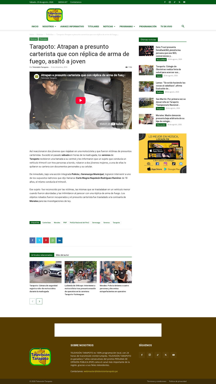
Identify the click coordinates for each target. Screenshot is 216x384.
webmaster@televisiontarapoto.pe (101, 371)
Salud (159, 76)
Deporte (160, 108)
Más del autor (62, 255)
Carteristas (46, 222)
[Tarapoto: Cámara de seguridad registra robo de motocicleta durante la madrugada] (46, 272)
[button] (182, 26)
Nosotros (48, 26)
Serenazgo (96, 222)
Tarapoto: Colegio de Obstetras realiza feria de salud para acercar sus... (168, 69)
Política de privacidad (177, 381)
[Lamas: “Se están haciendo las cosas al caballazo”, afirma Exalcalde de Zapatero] (146, 86)
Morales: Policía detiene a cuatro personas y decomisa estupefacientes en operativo (114, 288)
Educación (161, 125)
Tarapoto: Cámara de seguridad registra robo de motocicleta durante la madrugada (43, 288)
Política (160, 92)
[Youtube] (184, 2)
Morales (57, 222)
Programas (126, 26)
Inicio (35, 26)
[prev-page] (32, 301)
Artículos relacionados (41, 255)
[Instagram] (170, 2)
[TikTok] (174, 2)
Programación (147, 26)
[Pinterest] (46, 240)
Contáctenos (75, 2)
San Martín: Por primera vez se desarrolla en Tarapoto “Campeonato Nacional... (171, 102)
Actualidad (161, 59)
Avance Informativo (72, 26)
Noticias (108, 26)
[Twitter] (179, 2)
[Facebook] (165, 2)
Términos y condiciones (156, 381)
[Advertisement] (80, 139)
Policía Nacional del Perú (79, 222)
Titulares (93, 26)
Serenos (106, 222)
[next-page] (39, 301)
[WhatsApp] (53, 240)
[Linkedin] (59, 240)
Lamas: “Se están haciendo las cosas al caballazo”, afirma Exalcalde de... (170, 86)
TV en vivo (166, 26)
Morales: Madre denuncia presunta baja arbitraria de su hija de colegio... (170, 118)
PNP (65, 222)
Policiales (50, 34)
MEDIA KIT (62, 2)
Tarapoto (116, 222)
